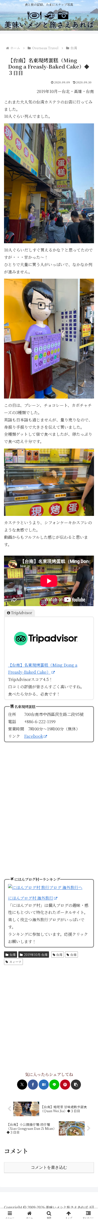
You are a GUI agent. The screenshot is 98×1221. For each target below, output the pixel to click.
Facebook (33, 736)
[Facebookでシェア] (33, 1085)
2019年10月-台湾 (35, 954)
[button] (76, 1085)
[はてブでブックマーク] (44, 1085)
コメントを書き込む (49, 1167)
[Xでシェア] (22, 1085)
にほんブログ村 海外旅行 (30, 898)
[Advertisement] (49, 1019)
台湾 (13, 954)
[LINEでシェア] (54, 1085)
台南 (73, 954)
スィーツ (15, 961)
